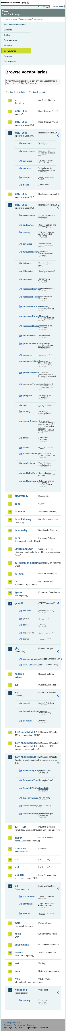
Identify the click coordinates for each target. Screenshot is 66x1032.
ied (16, 692)
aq (16, 100)
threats (26, 438)
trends (26, 185)
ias (16, 685)
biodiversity (21, 496)
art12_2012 (21, 111)
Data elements (10, 40)
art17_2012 (21, 194)
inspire (19, 837)
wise (17, 979)
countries (27, 161)
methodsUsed (29, 335)
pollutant (27, 721)
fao (16, 581)
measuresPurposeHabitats (30, 306)
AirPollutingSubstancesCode (30, 770)
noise (18, 934)
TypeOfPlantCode (30, 798)
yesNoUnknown (30, 481)
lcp (16, 886)
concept (27, 611)
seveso (19, 952)
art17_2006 (21, 132)
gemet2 (19, 603)
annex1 (26, 703)
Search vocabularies (17, 92)
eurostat (19, 573)
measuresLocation (30, 297)
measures (27, 279)
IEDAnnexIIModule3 (26, 743)
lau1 (17, 859)
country (26, 1000)
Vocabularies (10, 51)
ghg (17, 648)
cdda (17, 503)
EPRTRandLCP (24, 549)
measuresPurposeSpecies (30, 316)
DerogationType (30, 780)
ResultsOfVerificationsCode (30, 788)
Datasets (8, 30)
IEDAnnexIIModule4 (26, 757)
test (17, 963)
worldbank (21, 990)
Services (8, 56)
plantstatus (28, 904)
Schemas (8, 45)
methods (27, 168)
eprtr (17, 538)
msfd (17, 923)
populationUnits (30, 343)
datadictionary (23, 519)
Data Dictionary (26, 19)
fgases (18, 592)
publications (22, 944)
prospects (27, 395)
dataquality (21, 530)
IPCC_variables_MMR (30, 665)
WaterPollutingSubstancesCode (30, 814)
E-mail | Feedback (12, 1022)
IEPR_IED (20, 827)
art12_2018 (21, 122)
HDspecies (28, 271)
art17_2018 (21, 205)
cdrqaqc (27, 232)
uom (17, 971)
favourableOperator (30, 252)
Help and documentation (14, 24)
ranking (26, 411)
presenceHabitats (30, 361)
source (26, 625)
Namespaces (10, 61)
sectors (26, 913)
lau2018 (19, 875)
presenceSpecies (30, 372)
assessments (29, 215)
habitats (27, 263)
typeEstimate (29, 463)
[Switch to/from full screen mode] (48, 6)
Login (43, 7)
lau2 (17, 867)
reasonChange (30, 421)
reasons (27, 177)
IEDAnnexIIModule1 (26, 732)
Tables (7, 35)
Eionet (15, 19)
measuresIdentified (30, 289)
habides (19, 674)
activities (27, 143)
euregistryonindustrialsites (26, 563)
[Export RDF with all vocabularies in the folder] (58, 136)
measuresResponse (30, 326)
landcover (20, 848)
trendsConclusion (30, 454)
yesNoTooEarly (30, 473)
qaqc (25, 405)
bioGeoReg (28, 225)
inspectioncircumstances (30, 711)
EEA (16, 2)
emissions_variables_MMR (30, 659)
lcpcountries (29, 896)
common (20, 511)
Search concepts (39, 92)
